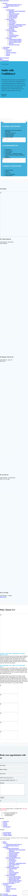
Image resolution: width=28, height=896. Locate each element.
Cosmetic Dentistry (7, 835)
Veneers (11, 32)
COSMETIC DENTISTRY (12, 867)
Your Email (2, 773)
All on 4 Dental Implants (15, 876)
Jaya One (8, 51)
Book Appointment (4, 57)
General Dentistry (7, 832)
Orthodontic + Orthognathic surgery (17, 24)
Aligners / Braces (7, 834)
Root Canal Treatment (14, 13)
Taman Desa (9, 50)
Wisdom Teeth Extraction (15, 878)
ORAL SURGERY (10, 875)
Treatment (2, 780)
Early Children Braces (14, 864)
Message (2, 783)
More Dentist (3, 597)
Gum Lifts (11, 34)
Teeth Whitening (13, 31)
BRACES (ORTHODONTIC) (13, 857)
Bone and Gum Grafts (14, 44)
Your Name (2, 765)
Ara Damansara (6, 826)
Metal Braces (12, 20)
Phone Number (3, 769)
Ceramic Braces (12, 21)
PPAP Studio (12, 839)
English (6, 894)
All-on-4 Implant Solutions (15, 40)
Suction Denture (13, 17)
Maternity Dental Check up (12, 5)
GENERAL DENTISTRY (12, 848)
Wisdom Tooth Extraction (15, 42)
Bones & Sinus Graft (14, 879)
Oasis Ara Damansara (11, 52)
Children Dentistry (13, 15)
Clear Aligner (12, 23)
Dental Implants (12, 36)
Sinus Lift (11, 43)
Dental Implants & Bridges (15, 39)
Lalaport (8, 54)
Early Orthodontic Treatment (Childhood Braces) (15, 26)
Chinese (7, 895)
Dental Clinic (3, 777)
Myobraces (11, 28)
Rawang (8, 55)
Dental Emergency (13, 16)
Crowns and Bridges (14, 35)
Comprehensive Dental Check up (14, 4)
